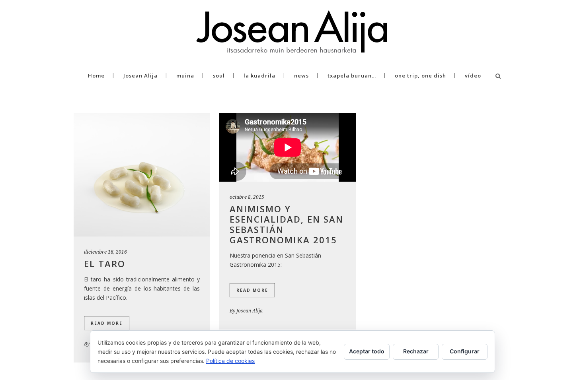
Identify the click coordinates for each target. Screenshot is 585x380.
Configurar (465, 351)
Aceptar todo (366, 351)
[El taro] (142, 175)
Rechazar (416, 351)
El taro (104, 263)
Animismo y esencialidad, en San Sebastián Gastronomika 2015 (286, 224)
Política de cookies (230, 360)
